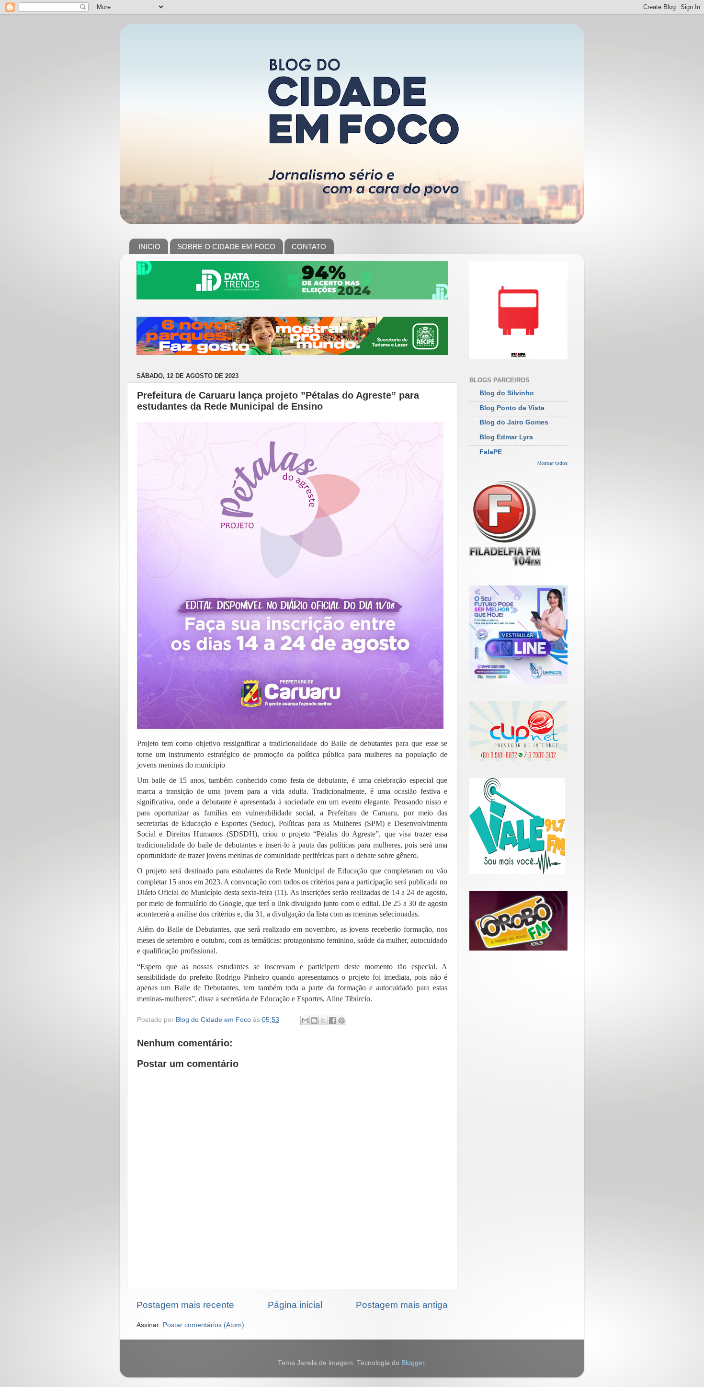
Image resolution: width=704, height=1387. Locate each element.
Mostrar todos (552, 463)
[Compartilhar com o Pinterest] (341, 1020)
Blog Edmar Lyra (506, 437)
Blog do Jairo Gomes (513, 422)
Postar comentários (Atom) (203, 1325)
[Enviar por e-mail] (305, 1020)
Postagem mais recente (185, 1305)
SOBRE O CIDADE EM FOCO (226, 246)
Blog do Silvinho (506, 393)
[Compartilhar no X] (323, 1020)
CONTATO (309, 246)
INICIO (149, 246)
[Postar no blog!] (314, 1020)
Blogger (412, 1362)
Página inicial (295, 1305)
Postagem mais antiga (402, 1305)
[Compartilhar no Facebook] (332, 1020)
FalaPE (490, 452)
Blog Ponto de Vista (512, 408)
